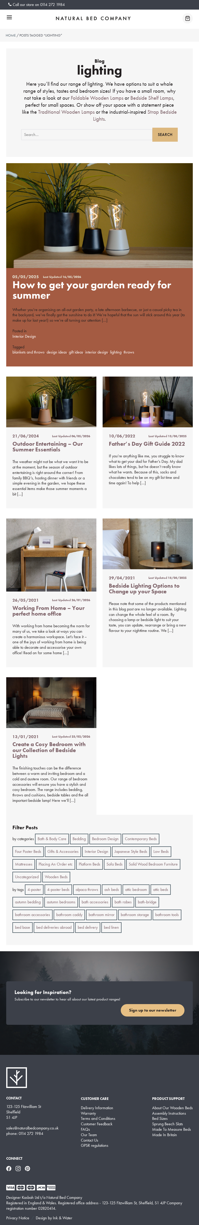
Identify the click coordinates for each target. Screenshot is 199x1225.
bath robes (123, 902)
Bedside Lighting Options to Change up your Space (144, 588)
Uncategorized (27, 877)
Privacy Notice (17, 1218)
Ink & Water (62, 1218)
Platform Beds (89, 864)
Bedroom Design (105, 838)
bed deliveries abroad (54, 927)
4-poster (34, 889)
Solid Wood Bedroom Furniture (153, 864)
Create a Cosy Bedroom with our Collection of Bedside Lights (49, 750)
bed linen (111, 927)
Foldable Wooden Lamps (97, 98)
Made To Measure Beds (171, 1129)
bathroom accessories (32, 914)
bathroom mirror (102, 914)
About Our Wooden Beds (172, 1108)
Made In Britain (164, 1134)
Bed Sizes (160, 1118)
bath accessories (95, 902)
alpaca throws (87, 889)
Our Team (89, 1134)
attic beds (160, 889)
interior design (96, 352)
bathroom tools (167, 914)
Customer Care (95, 1098)
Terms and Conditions (98, 1118)
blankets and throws (28, 352)
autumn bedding (28, 902)
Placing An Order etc (56, 864)
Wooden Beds (56, 877)
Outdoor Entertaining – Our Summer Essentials (47, 446)
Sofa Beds (114, 864)
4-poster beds (58, 889)
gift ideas (76, 352)
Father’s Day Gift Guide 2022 (147, 444)
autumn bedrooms (61, 902)
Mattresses (23, 864)
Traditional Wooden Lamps (66, 112)
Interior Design (24, 336)
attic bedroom (136, 889)
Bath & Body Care (52, 838)
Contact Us (89, 1140)
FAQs (85, 1129)
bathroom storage (135, 914)
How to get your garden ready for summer (91, 290)
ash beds (111, 889)
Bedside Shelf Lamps (151, 98)
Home (11, 35)
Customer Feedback (96, 1124)
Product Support (168, 1098)
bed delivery (88, 927)
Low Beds (161, 851)
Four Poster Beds (28, 851)
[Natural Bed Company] (93, 18)
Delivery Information (97, 1108)
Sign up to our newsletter (152, 1010)
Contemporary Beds (141, 838)
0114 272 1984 (52, 4)
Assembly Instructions (169, 1113)
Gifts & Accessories (63, 851)
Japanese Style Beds (131, 851)
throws (129, 352)
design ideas (57, 352)
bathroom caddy (69, 914)
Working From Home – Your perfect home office (48, 610)
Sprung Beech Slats (167, 1124)
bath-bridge (147, 902)
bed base (22, 927)
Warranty (88, 1113)
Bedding (79, 838)
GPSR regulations (94, 1145)
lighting (116, 352)
